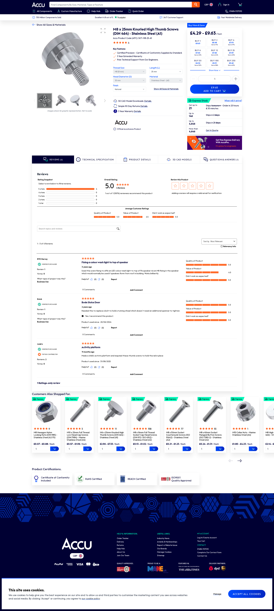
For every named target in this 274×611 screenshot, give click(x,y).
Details (148, 101)
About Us (121, 552)
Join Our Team (123, 555)
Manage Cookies (164, 552)
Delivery (120, 542)
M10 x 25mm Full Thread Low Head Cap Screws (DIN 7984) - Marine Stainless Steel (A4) (78, 436)
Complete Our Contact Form (209, 552)
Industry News (163, 538)
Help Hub (121, 548)
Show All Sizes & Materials (51, 24)
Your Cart (201, 541)
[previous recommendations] (230, 460)
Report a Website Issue (167, 545)
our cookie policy (91, 598)
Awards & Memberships (167, 542)
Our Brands (162, 548)
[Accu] (38, 4)
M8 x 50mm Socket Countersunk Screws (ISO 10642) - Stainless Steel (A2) (178, 436)
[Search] (196, 4)
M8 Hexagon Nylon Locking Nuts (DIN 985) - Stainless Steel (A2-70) (45, 435)
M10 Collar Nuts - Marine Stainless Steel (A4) (244, 433)
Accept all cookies (247, 593)
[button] (103, 30)
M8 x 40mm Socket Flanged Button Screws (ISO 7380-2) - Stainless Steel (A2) (210, 436)
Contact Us (202, 556)
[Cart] (240, 5)
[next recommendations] (239, 460)
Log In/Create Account (207, 537)
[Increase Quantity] (193, 78)
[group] (69, 59)
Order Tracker (122, 538)
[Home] (77, 544)
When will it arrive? (233, 100)
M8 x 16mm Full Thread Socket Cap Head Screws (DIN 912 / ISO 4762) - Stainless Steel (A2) (145, 436)
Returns (120, 545)
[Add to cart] (54, 448)
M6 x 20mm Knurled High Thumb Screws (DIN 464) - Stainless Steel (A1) (112, 435)
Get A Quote (212, 130)
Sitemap (160, 555)
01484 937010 (235, 11)
